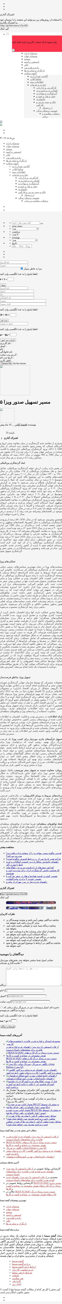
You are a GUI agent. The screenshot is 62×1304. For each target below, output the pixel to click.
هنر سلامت (17, 1278)
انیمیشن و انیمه (13, 1215)
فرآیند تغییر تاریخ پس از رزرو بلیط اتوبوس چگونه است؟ (33, 859)
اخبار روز (16, 1284)
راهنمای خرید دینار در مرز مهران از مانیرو (26, 882)
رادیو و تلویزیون (13, 1218)
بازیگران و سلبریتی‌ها (16, 1223)
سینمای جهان (12, 1209)
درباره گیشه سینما (21, 1264)
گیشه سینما (18, 1261)
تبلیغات (15, 1275)
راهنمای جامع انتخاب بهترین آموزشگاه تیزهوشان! (30, 1156)
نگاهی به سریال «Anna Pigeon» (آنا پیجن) (26, 1148)
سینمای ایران (12, 1206)
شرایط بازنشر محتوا (22, 1272)
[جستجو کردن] (41, 223)
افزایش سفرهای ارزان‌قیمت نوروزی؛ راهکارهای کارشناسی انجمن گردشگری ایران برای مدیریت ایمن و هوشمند (32, 870)
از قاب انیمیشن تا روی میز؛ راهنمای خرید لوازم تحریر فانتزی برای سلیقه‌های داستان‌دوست (30, 1171)
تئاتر (8, 1221)
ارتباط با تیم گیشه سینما (24, 1267)
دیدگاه (3, 985)
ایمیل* (3, 996)
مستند (9, 1212)
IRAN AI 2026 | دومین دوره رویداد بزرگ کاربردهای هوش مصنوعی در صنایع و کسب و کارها (33, 1186)
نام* (2, 990)
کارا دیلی (16, 1281)
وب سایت (5, 1001)
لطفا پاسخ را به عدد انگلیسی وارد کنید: (19, 274)
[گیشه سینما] (1, 122)
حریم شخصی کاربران (22, 1269)
